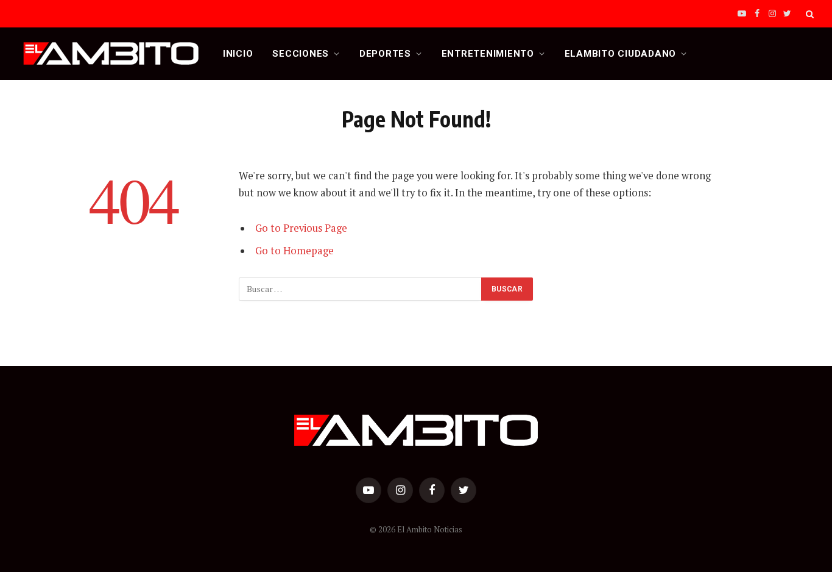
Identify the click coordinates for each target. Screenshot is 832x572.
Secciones (300, 53)
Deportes (385, 53)
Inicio (238, 53)
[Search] (808, 13)
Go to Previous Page (301, 228)
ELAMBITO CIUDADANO (621, 53)
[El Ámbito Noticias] (111, 53)
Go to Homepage (294, 250)
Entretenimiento (488, 53)
